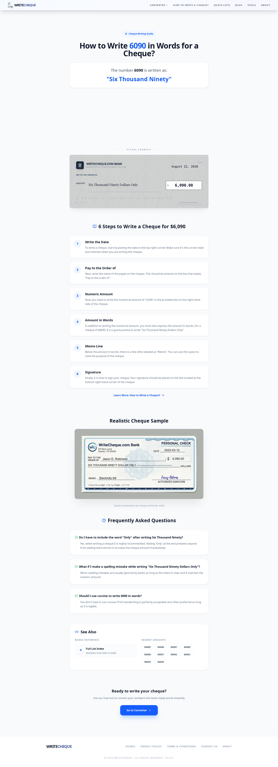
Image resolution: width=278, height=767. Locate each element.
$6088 (187, 647)
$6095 (161, 661)
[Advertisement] (139, 118)
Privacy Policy (151, 746)
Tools (251, 5)
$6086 (161, 647)
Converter (157, 5)
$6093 (187, 654)
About (265, 5)
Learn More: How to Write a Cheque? (137, 395)
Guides (130, 746)
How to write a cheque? (191, 5)
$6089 (147, 654)
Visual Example (139, 149)
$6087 (174, 647)
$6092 (174, 654)
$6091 (161, 654)
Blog (238, 5)
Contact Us (209, 746)
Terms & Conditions (181, 746)
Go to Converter (137, 710)
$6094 (147, 661)
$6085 (147, 647)
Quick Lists (222, 5)
